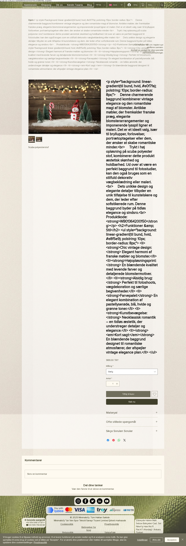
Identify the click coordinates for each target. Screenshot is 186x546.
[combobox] (132, 372)
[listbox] (100, 5)
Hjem (31, 20)
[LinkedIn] (99, 501)
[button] (100, 5)
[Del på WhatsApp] (119, 440)
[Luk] (182, 540)
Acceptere (172, 539)
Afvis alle (156, 539)
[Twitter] (92, 501)
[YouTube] (107, 501)
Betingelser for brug (89, 529)
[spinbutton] (112, 383)
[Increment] (117, 383)
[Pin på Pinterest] (113, 440)
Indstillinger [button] (142, 539)
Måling (109, 366)
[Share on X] (124, 440)
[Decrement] (108, 383)
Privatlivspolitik (40, 542)
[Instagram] (78, 501)
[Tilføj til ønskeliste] (155, 394)
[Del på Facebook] (108, 440)
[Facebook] (85, 501)
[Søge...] (162, 5)
